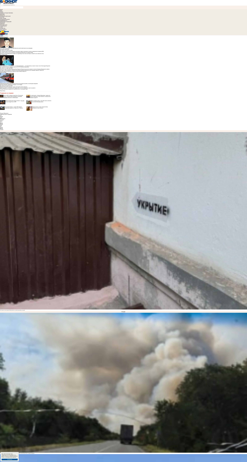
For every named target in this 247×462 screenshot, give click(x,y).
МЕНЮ (1, 9)
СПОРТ (1, 27)
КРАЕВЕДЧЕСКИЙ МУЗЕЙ (5, 16)
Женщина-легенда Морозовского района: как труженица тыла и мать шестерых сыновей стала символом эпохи (22, 53)
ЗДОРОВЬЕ (2, 14)
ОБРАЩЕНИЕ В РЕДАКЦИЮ (5, 21)
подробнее (10, 114)
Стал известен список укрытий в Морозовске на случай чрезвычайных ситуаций (12, 310)
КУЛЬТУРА (2, 17)
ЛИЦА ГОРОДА (3, 18)
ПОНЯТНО (9, 459)
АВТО (1, 10)
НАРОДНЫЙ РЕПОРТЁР (5, 19)
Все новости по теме (4, 50)
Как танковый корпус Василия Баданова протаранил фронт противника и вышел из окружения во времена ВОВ (22, 51)
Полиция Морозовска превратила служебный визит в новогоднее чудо (14, 89)
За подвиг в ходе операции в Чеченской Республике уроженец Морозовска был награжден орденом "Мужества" (22, 70)
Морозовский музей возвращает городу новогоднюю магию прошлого (13, 86)
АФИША (1, 11)
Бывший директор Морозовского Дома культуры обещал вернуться (13, 71)
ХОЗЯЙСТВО (2, 28)
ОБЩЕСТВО (2, 22)
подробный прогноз (3, 114)
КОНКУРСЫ (2, 15)
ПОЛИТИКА (2, 23)
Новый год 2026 (3, 72)
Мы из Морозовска (3, 54)
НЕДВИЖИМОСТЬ (3, 20)
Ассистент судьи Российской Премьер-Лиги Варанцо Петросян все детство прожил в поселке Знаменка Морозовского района (24, 69)
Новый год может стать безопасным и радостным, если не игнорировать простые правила (17, 87)
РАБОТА (7, 31)
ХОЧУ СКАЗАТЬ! (3, 29)
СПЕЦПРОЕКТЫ (3, 26)
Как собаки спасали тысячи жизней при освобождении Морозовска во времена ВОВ (16, 52)
